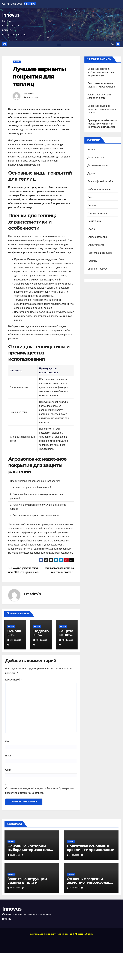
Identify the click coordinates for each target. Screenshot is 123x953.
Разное (17, 62)
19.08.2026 (15, 855)
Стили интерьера (97, 237)
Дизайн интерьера (97, 165)
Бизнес (91, 149)
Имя (7, 741)
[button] (112, 44)
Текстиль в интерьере (99, 253)
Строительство (96, 245)
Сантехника (94, 221)
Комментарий (13, 679)
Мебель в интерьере (99, 189)
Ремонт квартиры (97, 213)
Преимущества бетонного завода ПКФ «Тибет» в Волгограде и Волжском (102, 123)
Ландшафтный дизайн (100, 181)
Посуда (91, 205)
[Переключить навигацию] (59, 44)
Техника (92, 260)
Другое (91, 173)
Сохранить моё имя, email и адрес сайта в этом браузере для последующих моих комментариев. (39, 790)
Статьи (91, 229)
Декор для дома (96, 157)
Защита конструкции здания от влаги (27, 881)
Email (8, 755)
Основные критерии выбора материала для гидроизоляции (100, 72)
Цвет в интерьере (97, 268)
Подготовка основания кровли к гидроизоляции (90, 848)
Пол (89, 197)
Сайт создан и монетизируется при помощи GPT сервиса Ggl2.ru (61, 934)
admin (31, 93)
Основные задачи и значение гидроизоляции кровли (101, 109)
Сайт (8, 770)
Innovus (10, 15)
